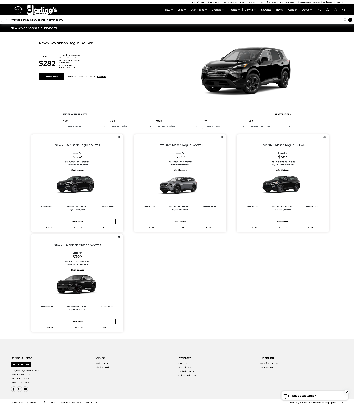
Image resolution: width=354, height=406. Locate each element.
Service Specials (102, 363)
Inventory (184, 358)
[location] (267, 2)
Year (65, 120)
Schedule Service (103, 367)
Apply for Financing (269, 363)
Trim (204, 120)
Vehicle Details (52, 76)
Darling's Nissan (17, 402)
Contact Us (22, 364)
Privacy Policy (30, 402)
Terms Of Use (42, 402)
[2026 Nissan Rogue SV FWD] (77, 185)
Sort (251, 120)
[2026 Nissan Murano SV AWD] (77, 284)
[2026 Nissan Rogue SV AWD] (180, 185)
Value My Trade (267, 367)
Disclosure (101, 76)
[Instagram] (19, 389)
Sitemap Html (62, 402)
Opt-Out (93, 402)
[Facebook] (13, 389)
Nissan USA (84, 402)
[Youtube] (25, 389)
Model (159, 120)
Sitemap (52, 402)
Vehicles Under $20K (187, 375)
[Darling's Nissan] (34, 9)
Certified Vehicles (186, 371)
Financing (267, 358)
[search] (343, 9)
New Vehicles (184, 363)
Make (112, 120)
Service (100, 358)
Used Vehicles (184, 367)
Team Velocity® (305, 402)
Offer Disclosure (77, 170)
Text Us (106, 228)
